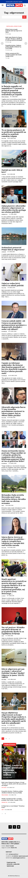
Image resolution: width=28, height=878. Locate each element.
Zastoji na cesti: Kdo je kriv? (12, 171)
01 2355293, (15, 856)
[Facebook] (10, 827)
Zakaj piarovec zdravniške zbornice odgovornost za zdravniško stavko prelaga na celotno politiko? (14, 209)
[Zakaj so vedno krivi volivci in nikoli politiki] (14, 272)
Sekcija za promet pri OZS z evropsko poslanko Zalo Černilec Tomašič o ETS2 (13, 55)
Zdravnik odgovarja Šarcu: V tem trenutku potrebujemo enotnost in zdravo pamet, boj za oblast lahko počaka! (14, 411)
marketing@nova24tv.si (19, 857)
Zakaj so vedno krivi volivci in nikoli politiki (13, 284)
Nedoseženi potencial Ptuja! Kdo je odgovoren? (13, 248)
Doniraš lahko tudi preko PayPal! (14, 1)
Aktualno (4, 787)
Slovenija (4, 331)
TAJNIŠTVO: (9, 856)
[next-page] (25, 43)
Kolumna (4, 679)
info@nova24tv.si (13, 854)
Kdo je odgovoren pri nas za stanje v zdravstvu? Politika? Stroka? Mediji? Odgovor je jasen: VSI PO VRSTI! (13, 673)
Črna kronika (5, 96)
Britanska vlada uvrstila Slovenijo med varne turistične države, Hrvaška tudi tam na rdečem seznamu (14, 499)
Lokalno (4, 174)
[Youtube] (18, 827)
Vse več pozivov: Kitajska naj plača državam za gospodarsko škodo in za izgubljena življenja (13, 630)
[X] (14, 827)
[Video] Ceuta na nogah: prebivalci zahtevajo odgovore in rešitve (13, 31)
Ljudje (3, 595)
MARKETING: (9, 857)
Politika (4, 138)
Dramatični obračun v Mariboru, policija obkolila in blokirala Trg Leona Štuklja (13, 47)
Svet (3, 505)
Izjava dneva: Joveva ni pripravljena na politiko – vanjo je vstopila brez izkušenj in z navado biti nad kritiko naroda (13, 541)
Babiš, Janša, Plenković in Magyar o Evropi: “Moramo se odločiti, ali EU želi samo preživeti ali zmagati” (13, 39)
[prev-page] (2, 43)
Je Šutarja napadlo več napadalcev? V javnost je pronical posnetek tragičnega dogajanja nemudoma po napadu (13, 90)
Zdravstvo (4, 214)
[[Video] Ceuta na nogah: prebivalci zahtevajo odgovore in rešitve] (14, 762)
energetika (4, 802)
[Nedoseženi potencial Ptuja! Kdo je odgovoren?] (14, 236)
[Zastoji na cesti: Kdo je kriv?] (14, 158)
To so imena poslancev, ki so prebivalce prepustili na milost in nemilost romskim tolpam (14, 133)
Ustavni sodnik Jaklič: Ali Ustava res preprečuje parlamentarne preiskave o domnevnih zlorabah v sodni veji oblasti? (14, 325)
